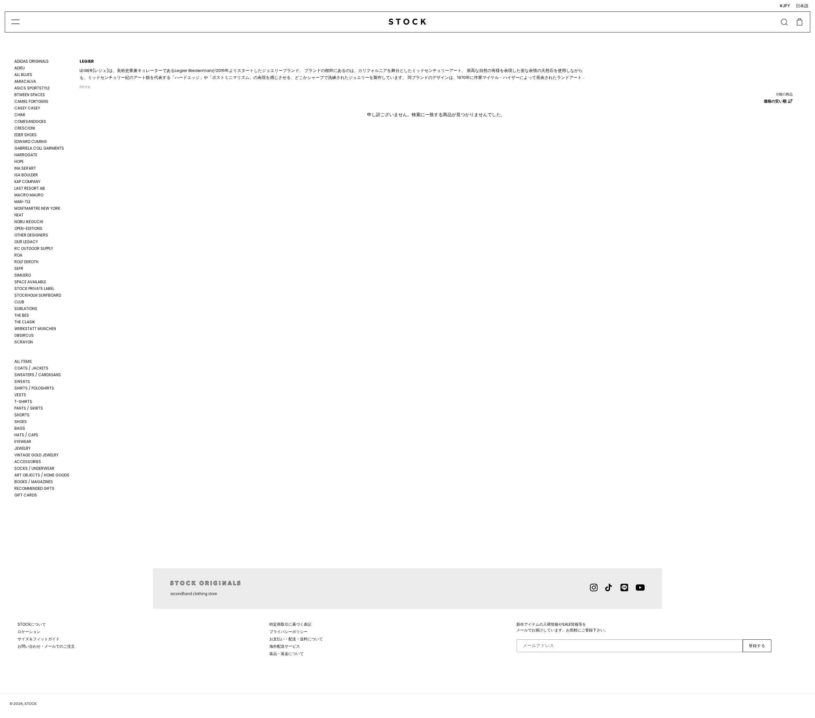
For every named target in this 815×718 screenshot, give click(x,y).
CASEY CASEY (27, 108)
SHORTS (22, 415)
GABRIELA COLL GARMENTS (39, 148)
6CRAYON (23, 342)
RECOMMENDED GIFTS (34, 488)
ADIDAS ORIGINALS (31, 61)
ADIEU (19, 68)
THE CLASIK (24, 322)
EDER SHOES (25, 134)
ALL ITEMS (23, 361)
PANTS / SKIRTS (28, 408)
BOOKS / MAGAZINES (33, 481)
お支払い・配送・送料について (296, 639)
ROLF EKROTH (26, 261)
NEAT (19, 215)
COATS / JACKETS (31, 368)
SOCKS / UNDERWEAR (34, 468)
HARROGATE (25, 155)
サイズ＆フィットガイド (39, 639)
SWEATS (22, 381)
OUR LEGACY (26, 241)
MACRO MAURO (28, 195)
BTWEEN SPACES (29, 94)
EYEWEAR (22, 441)
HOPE (19, 161)
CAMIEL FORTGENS (31, 101)
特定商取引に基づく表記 (290, 624)
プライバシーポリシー (288, 631)
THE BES (21, 315)
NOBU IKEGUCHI (28, 221)
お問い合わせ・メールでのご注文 (46, 646)
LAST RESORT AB (29, 188)
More (85, 87)
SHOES (20, 421)
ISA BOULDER (26, 175)
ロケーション (29, 631)
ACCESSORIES (27, 461)
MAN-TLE (22, 201)
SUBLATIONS (25, 308)
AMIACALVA (25, 81)
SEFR (18, 268)
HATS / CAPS (26, 435)
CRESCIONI (24, 128)
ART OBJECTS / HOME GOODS (41, 475)
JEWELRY (22, 448)
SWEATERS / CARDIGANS (37, 374)
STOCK (31, 703)
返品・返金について (286, 653)
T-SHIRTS (23, 401)
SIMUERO (22, 275)
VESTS (20, 395)
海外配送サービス (284, 646)
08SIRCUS (24, 335)
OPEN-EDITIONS (28, 228)
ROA (18, 255)
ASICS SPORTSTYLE (32, 88)
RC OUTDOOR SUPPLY (33, 248)
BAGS (19, 428)
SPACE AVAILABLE (30, 282)
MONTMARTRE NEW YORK (37, 208)
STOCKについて (32, 624)
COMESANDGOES (30, 121)
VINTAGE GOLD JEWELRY (36, 455)
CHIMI (19, 114)
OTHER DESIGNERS (31, 235)
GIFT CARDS (25, 495)
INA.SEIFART (25, 168)
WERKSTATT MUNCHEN (35, 328)
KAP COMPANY (27, 181)
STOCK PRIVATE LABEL (34, 288)
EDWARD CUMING (30, 141)
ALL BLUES (23, 74)
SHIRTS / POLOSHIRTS (34, 388)
